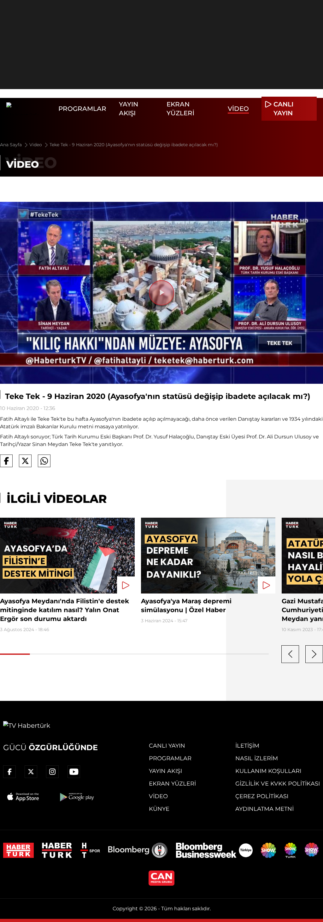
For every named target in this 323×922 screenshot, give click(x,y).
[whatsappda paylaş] (44, 461)
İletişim (247, 745)
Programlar (82, 108)
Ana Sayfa (11, 145)
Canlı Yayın (167, 745)
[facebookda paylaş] (6, 461)
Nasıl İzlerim (256, 758)
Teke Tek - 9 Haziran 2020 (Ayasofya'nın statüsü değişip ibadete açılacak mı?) (134, 145)
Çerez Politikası (261, 796)
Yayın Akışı (165, 771)
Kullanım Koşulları (268, 771)
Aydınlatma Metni (264, 808)
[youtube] (74, 771)
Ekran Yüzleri (172, 783)
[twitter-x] (31, 771)
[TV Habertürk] (29, 108)
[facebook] (9, 771)
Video (238, 108)
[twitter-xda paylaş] (25, 461)
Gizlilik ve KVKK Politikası (277, 783)
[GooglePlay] (76, 797)
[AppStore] (23, 797)
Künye (159, 808)
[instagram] (52, 771)
